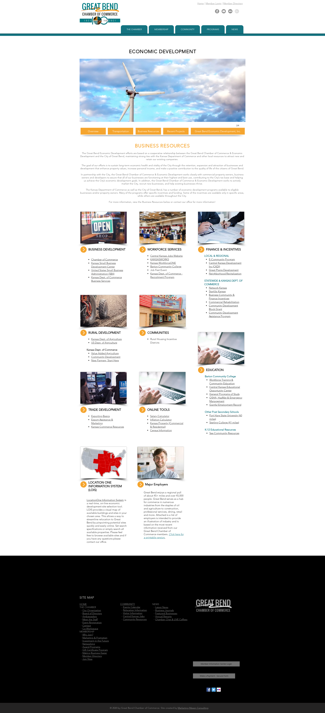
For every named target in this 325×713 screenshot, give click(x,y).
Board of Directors (92, 613)
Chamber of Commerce (104, 259)
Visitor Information (132, 613)
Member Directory (233, 3)
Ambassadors (89, 616)
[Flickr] (230, 11)
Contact (86, 625)
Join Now (87, 659)
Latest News (161, 607)
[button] (134, 29)
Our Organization (91, 610)
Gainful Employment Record (225, 404)
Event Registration (92, 622)
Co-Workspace (90, 628)
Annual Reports (163, 616)
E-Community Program (222, 259)
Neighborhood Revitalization (225, 273)
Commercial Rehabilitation (224, 302)
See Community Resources (224, 433)
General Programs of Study (224, 394)
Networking (88, 643)
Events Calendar (131, 607)
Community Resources (135, 619)
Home (200, 3)
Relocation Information (135, 610)
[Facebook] (217, 11)
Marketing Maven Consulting (193, 707)
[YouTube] (224, 11)
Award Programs (91, 646)
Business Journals (164, 610)
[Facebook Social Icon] (209, 690)
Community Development (105, 356)
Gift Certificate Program (95, 649)
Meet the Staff (90, 619)
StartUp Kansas (217, 291)
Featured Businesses (166, 613)
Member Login (213, 3)
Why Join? (87, 634)
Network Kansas (218, 287)
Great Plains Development (224, 270)
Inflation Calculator (161, 419)
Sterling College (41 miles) (224, 422)
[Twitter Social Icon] (214, 690)
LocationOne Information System (105, 500)
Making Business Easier (94, 652)
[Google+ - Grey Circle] (237, 11)
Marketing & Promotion (94, 637)
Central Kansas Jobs (134, 616)
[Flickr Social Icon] (219, 690)
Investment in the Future (95, 640)
